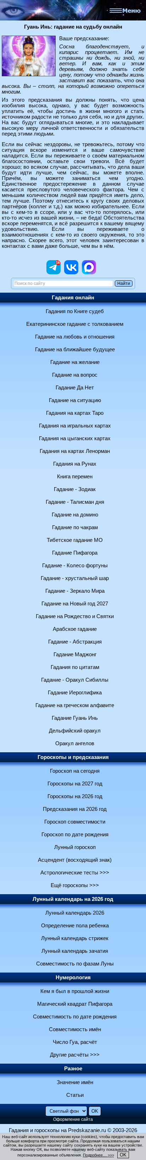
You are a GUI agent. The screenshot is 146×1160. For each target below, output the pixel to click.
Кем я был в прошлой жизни (74, 991)
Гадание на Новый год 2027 (74, 603)
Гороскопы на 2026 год (74, 796)
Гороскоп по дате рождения (74, 834)
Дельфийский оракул (75, 731)
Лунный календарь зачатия (74, 951)
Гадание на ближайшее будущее (75, 349)
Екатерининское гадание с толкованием (74, 324)
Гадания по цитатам (75, 667)
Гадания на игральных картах (75, 426)
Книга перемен (74, 476)
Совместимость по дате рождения (75, 1017)
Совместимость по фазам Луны (75, 964)
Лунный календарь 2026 (74, 913)
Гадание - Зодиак (75, 489)
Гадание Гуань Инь (75, 718)
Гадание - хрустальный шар (75, 578)
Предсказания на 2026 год (75, 809)
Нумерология (73, 977)
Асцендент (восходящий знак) (75, 860)
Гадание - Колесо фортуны (75, 565)
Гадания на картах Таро (74, 413)
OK (123, 1155)
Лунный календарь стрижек (74, 938)
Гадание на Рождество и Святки (75, 616)
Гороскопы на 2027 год (74, 784)
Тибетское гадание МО (75, 540)
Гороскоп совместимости (74, 822)
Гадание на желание (75, 362)
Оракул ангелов (74, 743)
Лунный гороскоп (75, 847)
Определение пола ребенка (75, 925)
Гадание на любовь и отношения (74, 337)
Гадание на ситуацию (75, 400)
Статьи (75, 1095)
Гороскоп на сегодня (75, 771)
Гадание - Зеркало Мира (75, 591)
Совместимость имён (75, 1029)
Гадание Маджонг (75, 654)
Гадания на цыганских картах (75, 438)
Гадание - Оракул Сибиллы (74, 680)
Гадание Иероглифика (75, 692)
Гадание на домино (75, 515)
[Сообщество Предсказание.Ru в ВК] (71, 272)
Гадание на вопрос (74, 375)
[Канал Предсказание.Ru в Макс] (89, 272)
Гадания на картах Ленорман (75, 451)
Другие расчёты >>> (75, 1055)
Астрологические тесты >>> (74, 872)
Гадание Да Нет (75, 387)
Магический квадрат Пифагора (74, 1004)
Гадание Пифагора (74, 553)
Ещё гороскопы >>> (75, 885)
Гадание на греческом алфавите (74, 705)
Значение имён (75, 1082)
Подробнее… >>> (98, 1155)
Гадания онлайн (73, 297)
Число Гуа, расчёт (75, 1042)
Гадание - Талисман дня (75, 502)
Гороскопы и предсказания (73, 757)
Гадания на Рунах (74, 464)
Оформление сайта (73, 1119)
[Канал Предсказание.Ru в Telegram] (53, 272)
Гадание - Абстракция (75, 642)
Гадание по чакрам (75, 527)
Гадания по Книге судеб (75, 311)
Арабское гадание (75, 629)
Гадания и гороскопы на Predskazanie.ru (57, 1130)
